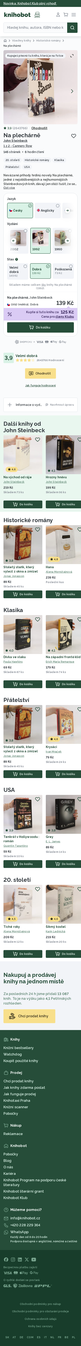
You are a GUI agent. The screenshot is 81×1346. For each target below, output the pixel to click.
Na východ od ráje (17, 477)
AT (14, 1337)
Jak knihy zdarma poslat (24, 1088)
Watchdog (12, 1054)
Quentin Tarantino (15, 845)
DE (22, 1337)
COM (30, 1337)
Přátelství (16, 700)
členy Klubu (65, 316)
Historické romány (28, 520)
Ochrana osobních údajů (41, 1318)
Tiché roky (11, 926)
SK (7, 1337)
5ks (43, 284)
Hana (50, 567)
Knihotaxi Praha (16, 1101)
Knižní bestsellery (18, 1048)
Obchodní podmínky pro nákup (40, 1304)
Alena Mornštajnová (16, 931)
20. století (17, 880)
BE (66, 1337)
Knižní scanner (15, 1107)
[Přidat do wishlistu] (74, 136)
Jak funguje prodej (19, 1094)
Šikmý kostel (56, 926)
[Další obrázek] (72, 91)
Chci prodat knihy (18, 1081)
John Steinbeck (15, 140)
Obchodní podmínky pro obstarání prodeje (40, 1311)
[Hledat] (72, 27)
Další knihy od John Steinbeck (24, 427)
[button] (40, 87)
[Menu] (74, 15)
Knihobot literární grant (23, 1191)
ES (39, 1337)
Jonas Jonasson (13, 576)
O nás (8, 1167)
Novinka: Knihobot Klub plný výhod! (30, 3)
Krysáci (51, 747)
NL (52, 1337)
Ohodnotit (39, 128)
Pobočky (10, 1114)
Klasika (13, 610)
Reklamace (13, 1134)
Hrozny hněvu (56, 477)
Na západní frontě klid (63, 657)
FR (59, 1337)
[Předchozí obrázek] (9, 91)
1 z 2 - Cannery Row (17, 146)
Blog (7, 1161)
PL (74, 1337)
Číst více (9, 187)
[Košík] (66, 15)
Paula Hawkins (13, 661)
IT (45, 1337)
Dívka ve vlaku (14, 657)
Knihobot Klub (15, 1198)
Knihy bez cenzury (40, 1326)
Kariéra (9, 1174)
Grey (49, 837)
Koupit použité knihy (20, 1061)
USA (9, 790)
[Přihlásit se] (58, 15)
